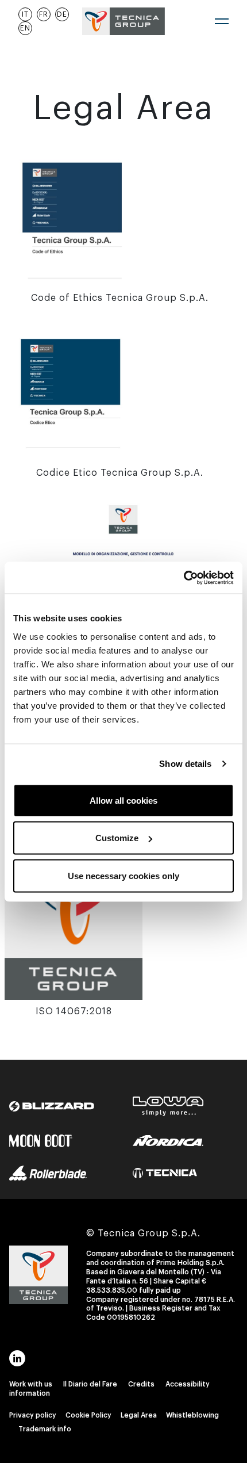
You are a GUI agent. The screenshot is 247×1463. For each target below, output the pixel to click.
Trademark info (44, 1429)
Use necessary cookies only (123, 875)
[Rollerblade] (48, 1163)
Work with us (30, 1384)
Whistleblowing (192, 1415)
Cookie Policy (88, 1415)
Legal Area (139, 1415)
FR (43, 14)
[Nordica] (168, 1131)
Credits (141, 1384)
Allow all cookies (123, 800)
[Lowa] (168, 1096)
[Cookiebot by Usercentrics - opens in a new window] (183, 577)
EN (25, 28)
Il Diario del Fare (90, 1384)
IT (25, 14)
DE (62, 14)
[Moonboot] (40, 1131)
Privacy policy (32, 1415)
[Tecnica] (165, 1163)
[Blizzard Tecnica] (51, 1096)
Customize (116, 838)
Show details (185, 764)
